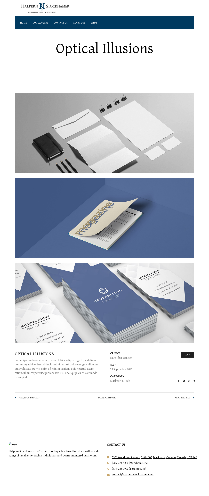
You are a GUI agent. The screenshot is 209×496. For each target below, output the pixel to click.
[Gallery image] (104, 133)
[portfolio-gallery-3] (104, 303)
